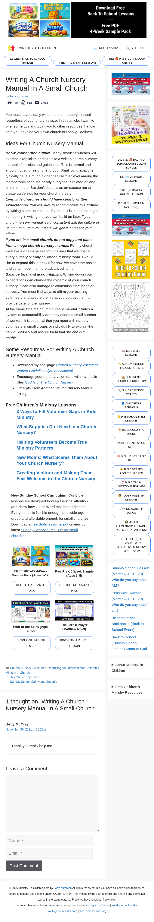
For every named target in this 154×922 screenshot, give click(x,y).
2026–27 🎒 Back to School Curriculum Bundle (131, 163)
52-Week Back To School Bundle (27, 60)
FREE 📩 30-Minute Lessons (131, 178)
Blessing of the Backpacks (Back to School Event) (128, 623)
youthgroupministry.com (62, 911)
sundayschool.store (97, 905)
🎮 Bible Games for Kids (131, 444)
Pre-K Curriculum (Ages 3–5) (131, 205)
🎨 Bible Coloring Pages (131, 431)
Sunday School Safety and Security (33, 681)
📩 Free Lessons (106, 48)
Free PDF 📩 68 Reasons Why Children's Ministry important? (131, 545)
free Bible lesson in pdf (50, 524)
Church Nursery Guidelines (28, 668)
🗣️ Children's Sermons (131, 405)
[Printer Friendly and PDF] (27, 105)
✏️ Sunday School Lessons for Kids (131, 365)
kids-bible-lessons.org (92, 911)
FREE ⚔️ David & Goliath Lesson (131, 191)
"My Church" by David (24, 677)
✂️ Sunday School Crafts (131, 392)
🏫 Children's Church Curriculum (131, 379)
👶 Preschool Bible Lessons (131, 418)
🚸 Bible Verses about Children (131, 471)
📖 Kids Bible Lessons (131, 352)
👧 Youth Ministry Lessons (131, 497)
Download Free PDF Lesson (31, 643)
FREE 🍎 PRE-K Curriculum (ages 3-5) (126, 60)
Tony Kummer (62, 887)
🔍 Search (135, 48)
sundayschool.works (124, 905)
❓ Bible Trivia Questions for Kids (131, 484)
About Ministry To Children (127, 668)
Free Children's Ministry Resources (127, 690)
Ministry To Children (37, 48)
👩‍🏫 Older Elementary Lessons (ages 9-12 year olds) (131, 525)
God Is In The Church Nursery (49, 382)
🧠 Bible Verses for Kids (131, 458)
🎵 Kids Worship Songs (131, 510)
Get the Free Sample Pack (31, 587)
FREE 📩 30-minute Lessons (77, 62)
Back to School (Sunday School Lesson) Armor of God (129, 643)
